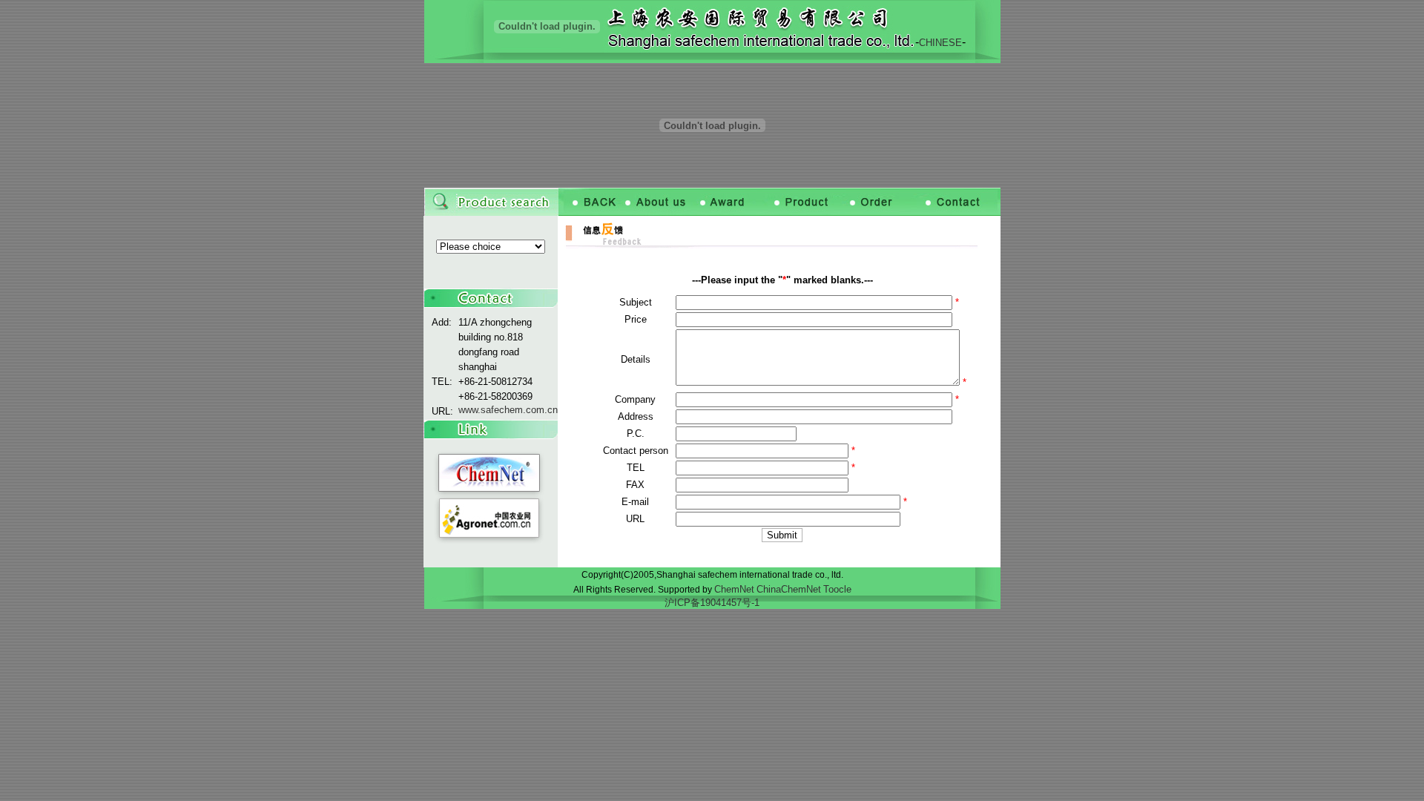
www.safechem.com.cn (508, 409)
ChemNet (734, 589)
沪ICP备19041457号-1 (712, 602)
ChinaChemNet (788, 589)
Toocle (837, 589)
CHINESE (940, 42)
